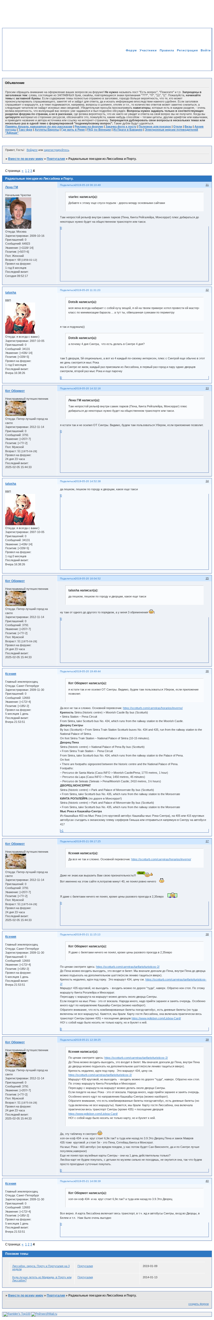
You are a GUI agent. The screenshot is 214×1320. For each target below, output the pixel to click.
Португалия (56, 159)
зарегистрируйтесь (56, 150)
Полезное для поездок (155, 126)
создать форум (198, 1303)
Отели (177, 126)
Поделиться (67, 185)
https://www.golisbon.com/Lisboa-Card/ (156, 1018)
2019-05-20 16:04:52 (88, 578)
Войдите (32, 150)
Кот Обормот (15, 391)
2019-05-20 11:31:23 (87, 290)
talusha (10, 292)
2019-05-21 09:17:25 (88, 841)
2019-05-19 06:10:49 (88, 185)
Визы (188, 126)
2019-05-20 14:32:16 (88, 388)
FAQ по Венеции (99, 129)
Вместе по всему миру (25, 159)
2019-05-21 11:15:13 (87, 934)
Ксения (10, 674)
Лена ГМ (11, 187)
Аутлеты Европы (47, 129)
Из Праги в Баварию (127, 129)
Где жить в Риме (73, 129)
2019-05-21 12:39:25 (88, 1039)
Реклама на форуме (89, 126)
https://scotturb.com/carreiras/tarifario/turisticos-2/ (127, 966)
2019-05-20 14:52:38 (88, 481)
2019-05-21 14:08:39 (88, 1181)
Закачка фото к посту (120, 126)
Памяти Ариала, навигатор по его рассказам (38, 126)
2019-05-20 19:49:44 (88, 671)
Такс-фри (25, 129)
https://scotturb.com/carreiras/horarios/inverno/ (153, 708)
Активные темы (198, 61)
